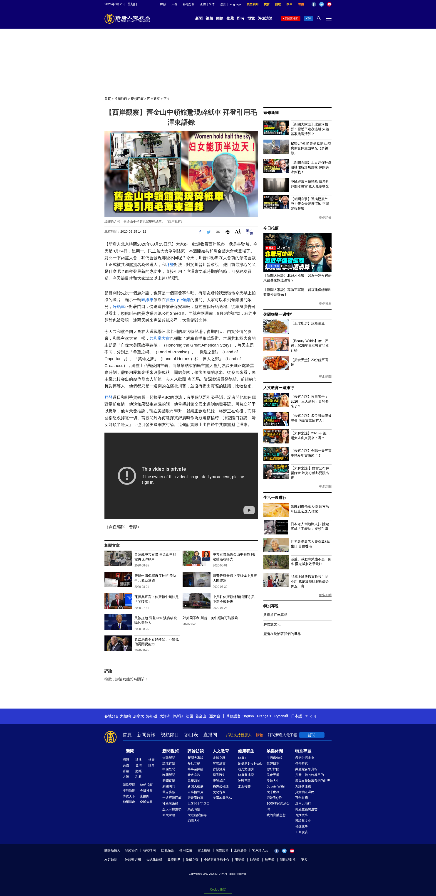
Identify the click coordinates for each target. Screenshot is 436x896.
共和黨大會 (159, 338)
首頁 (107, 99)
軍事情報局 (195, 792)
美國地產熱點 (222, 798)
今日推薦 (271, 228)
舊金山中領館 (178, 300)
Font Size (238, 231)
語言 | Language (230, 4)
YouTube (329, 4)
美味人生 (273, 781)
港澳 (138, 759)
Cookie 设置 (218, 889)
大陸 (126, 776)
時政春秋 (194, 775)
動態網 (254, 860)
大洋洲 (164, 716)
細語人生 (194, 820)
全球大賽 (146, 802)
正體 (203, 4)
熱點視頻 (146, 785)
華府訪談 (168, 792)
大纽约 (125, 716)
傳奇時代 (301, 763)
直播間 (210, 734)
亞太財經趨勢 (171, 809)
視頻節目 (120, 99)
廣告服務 (222, 850)
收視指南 (149, 850)
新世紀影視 (288, 860)
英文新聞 (252, 4)
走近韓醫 (244, 786)
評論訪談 (265, 18)
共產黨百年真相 (275, 615)
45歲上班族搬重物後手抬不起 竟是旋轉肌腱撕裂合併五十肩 (310, 581)
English (248, 716)
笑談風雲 (219, 763)
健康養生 (246, 751)
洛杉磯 (151, 716)
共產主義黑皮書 (306, 809)
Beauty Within (276, 786)
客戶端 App (260, 850)
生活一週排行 (274, 497)
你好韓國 (273, 769)
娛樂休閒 (275, 751)
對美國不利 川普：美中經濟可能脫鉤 (210, 618)
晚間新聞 (168, 775)
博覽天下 (129, 796)
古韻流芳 (219, 769)
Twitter (321, 4)
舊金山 (200, 716)
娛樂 (151, 759)
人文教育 (221, 751)
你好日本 (273, 763)
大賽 (174, 4)
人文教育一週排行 (278, 388)
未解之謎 (219, 758)
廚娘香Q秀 (274, 798)
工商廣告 (301, 832)
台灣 (138, 765)
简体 (212, 4)
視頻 (209, 18)
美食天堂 (273, 775)
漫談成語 (219, 781)
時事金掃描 (195, 769)
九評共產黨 (303, 786)
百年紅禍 (301, 798)
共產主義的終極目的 (309, 775)
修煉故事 (301, 826)
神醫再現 (244, 781)
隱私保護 (167, 850)
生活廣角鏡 (274, 758)
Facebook (314, 4)
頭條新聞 (271, 113)
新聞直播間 (291, 18)
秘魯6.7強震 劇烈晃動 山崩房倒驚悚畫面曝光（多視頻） (311, 148)
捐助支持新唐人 (239, 735)
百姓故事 (301, 815)
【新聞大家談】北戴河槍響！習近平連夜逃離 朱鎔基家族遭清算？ (310, 129)
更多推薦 (325, 303)
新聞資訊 (146, 734)
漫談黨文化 (303, 820)
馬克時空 (194, 809)
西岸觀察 (153, 99)
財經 (138, 771)
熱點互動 (194, 763)
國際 (126, 759)
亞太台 (214, 716)
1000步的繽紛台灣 (278, 806)
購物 (301, 4)
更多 (304, 860)
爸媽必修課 (221, 786)
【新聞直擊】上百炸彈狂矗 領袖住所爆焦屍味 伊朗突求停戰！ (311, 167)
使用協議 (185, 850)
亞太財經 (168, 815)
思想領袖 (194, 781)
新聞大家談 (195, 758)
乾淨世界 (174, 860)
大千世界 (273, 792)
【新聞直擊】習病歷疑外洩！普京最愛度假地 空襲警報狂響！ (310, 203)
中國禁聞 (168, 769)
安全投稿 (204, 850)
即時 (240, 18)
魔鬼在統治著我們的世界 (282, 634)
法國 (189, 716)
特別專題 (271, 606)
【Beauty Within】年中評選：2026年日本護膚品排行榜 (310, 345)
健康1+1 (244, 758)
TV (309, 18)
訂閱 (311, 735)
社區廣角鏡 (170, 803)
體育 (151, 765)
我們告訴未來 (304, 758)
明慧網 (239, 860)
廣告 (267, 4)
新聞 (199, 18)
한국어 (310, 716)
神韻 (163, 4)
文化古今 (219, 792)
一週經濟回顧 (171, 798)
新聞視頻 (170, 751)
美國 (126, 765)
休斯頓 (178, 716)
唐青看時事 (195, 798)
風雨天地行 (303, 803)
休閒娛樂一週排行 (278, 314)
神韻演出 (129, 802)
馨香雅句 (219, 775)
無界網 (269, 860)
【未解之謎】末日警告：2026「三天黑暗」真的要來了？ (310, 401)
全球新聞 (168, 758)
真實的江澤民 (304, 792)
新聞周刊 (168, 786)
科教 (138, 776)
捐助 (278, 4)
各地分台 (189, 4)
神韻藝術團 (133, 860)
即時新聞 (129, 790)
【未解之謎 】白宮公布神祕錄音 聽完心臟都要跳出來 (310, 473)
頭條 (219, 18)
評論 (126, 771)
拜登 (170, 264)
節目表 (191, 734)
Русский (281, 716)
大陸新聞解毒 (197, 815)
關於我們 (131, 850)
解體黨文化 (271, 624)
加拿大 (138, 716)
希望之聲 (192, 860)
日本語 (296, 716)
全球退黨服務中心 (216, 860)
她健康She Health (250, 763)
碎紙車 (147, 300)
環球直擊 (168, 763)
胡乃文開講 (246, 769)
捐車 (289, 4)
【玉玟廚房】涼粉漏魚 (308, 323)
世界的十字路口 (199, 803)
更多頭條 (325, 217)
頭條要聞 (129, 785)
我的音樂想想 (276, 815)
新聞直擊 (168, 781)
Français (264, 716)
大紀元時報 (154, 860)
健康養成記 (246, 775)
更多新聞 (325, 377)
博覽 (251, 18)
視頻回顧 (137, 99)
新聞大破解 (195, 786)
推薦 (230, 18)
